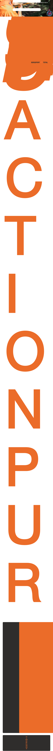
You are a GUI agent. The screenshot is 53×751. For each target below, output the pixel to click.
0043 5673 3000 (31, 2)
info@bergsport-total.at (42, 2)
